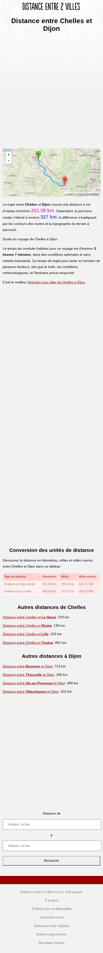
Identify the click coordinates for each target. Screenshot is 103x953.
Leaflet (69, 194)
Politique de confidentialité (51, 909)
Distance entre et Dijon (28, 666)
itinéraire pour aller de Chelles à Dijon (56, 282)
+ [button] (9, 154)
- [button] (9, 161)
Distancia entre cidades (51, 926)
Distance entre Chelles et (29, 617)
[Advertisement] (51, 89)
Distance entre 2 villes (37, 892)
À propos (51, 900)
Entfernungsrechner (51, 934)
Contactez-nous (51, 917)
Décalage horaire (52, 943)
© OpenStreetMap (87, 194)
